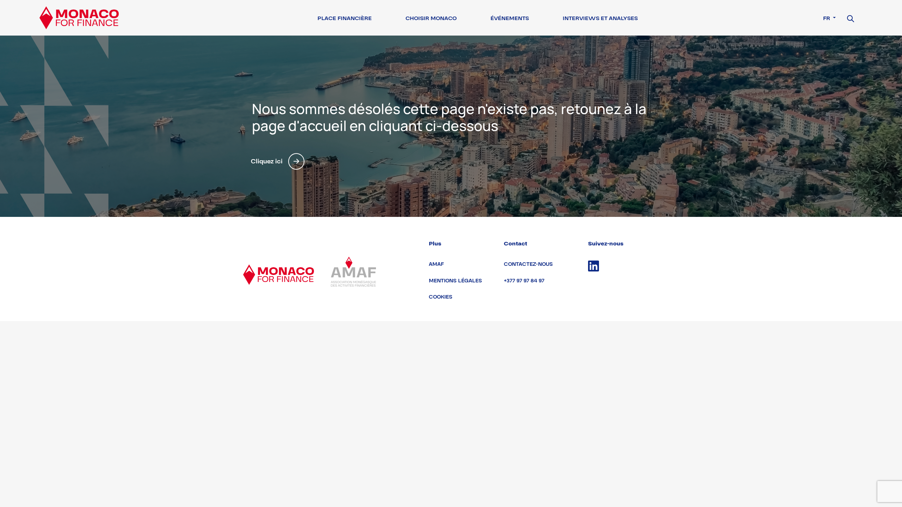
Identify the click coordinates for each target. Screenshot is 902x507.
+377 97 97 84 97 (524, 280)
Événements (509, 18)
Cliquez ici (267, 161)
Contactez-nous (528, 264)
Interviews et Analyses (600, 18)
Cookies (440, 297)
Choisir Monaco (431, 18)
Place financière (344, 18)
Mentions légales (455, 280)
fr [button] (827, 18)
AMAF (436, 264)
